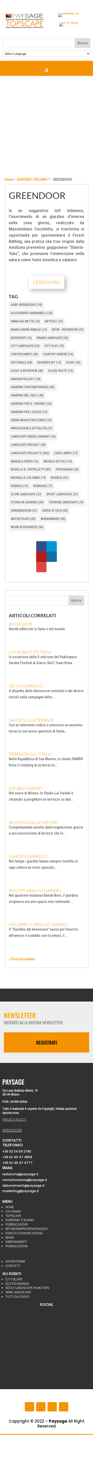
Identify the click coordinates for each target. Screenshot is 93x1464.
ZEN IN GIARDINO (26, 685)
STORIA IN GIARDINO (27, 502)
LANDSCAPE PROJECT (28, 445)
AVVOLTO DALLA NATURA (33, 822)
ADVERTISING (15, 1261)
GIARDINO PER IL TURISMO (31, 403)
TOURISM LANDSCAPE (66, 502)
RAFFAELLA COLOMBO (28, 478)
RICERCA (59, 478)
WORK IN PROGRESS (27, 527)
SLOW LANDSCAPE (26, 494)
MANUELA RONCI (24, 461)
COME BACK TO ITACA (30, 652)
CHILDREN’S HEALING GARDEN (38, 924)
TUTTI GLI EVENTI (17, 1296)
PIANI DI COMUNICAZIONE (24, 1233)
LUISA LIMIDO (66, 453)
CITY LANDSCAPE (25, 346)
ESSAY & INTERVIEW (27, 371)
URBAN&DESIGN (24, 510)
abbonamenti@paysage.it (23, 1185)
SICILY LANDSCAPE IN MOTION (27, 1288)
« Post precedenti (22, 959)
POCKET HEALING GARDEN (35, 890)
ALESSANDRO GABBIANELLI (31, 313)
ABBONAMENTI (16, 1242)
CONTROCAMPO (24, 354)
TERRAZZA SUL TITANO (30, 754)
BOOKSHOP (21, 338)
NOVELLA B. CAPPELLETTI (31, 469)
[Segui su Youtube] (52, 1406)
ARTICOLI (54, 321)
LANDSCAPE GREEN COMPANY (33, 436)
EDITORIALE (21, 362)
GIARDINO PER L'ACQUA (29, 412)
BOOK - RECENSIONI (68, 329)
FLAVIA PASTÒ (60, 371)
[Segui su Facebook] (29, 1406)
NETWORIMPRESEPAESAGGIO (26, 1229)
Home (9, 179)
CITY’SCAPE (13, 1279)
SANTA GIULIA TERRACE (31, 720)
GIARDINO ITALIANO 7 (33, 179)
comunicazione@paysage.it (24, 1180)
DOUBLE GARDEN (26, 788)
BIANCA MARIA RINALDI (29, 329)
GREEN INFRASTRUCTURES (31, 420)
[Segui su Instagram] (40, 1406)
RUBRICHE (42, 486)
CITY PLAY (54, 346)
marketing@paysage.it (20, 1191)
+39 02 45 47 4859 (17, 1157)
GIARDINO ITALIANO (19, 1220)
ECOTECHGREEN (17, 1283)
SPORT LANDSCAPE (62, 494)
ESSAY (73, 362)
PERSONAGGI (67, 469)
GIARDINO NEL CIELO (27, 395)
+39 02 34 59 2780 (16, 1151)
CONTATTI (12, 1266)
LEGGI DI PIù (46, 282)
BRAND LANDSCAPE (52, 338)
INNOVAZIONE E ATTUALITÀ (31, 428)
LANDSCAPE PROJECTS (30, 453)
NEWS (9, 1237)
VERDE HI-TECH (55, 510)
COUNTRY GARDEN (58, 354)
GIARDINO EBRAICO (28, 856)
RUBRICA (19, 486)
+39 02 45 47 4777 (17, 1163)
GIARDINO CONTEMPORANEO (33, 387)
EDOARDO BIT (49, 362)
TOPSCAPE (13, 1216)
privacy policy (14, 1119)
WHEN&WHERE (53, 519)
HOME (9, 1207)
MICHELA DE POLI (57, 461)
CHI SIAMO (13, 1211)
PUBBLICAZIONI (16, 1224)
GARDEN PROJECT (26, 379)
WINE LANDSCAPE (18, 1292)
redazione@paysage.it (20, 1174)
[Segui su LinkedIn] (63, 1406)
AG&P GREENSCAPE (26, 305)
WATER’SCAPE (23, 519)
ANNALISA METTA (25, 321)
